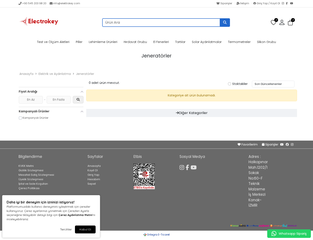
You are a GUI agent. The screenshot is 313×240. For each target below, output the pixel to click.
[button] (290, 22)
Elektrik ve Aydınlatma (55, 73)
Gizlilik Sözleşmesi (31, 170)
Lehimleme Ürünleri (103, 42)
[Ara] (225, 22)
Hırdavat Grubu (135, 42)
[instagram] (292, 144)
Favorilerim (249, 144)
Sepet (92, 184)
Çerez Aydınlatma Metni (75, 215)
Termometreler (239, 42)
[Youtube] (194, 166)
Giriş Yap (93, 175)
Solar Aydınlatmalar (207, 42)
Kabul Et (85, 229)
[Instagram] (284, 3)
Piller (79, 42)
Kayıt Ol (93, 170)
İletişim (245, 3)
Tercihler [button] (66, 229)
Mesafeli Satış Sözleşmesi (36, 175)
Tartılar (180, 42)
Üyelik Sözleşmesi (31, 179)
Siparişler (226, 3)
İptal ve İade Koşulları (33, 184)
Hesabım (94, 179)
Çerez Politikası (29, 188)
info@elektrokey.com (66, 3)
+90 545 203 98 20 (34, 3)
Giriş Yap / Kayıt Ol (268, 3)
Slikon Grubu (266, 42)
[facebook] (287, 144)
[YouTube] (292, 3)
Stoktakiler (240, 84)
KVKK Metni (26, 166)
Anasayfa (26, 73)
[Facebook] (288, 3)
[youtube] (282, 144)
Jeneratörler (85, 73)
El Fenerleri (161, 42)
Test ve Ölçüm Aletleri (53, 42)
